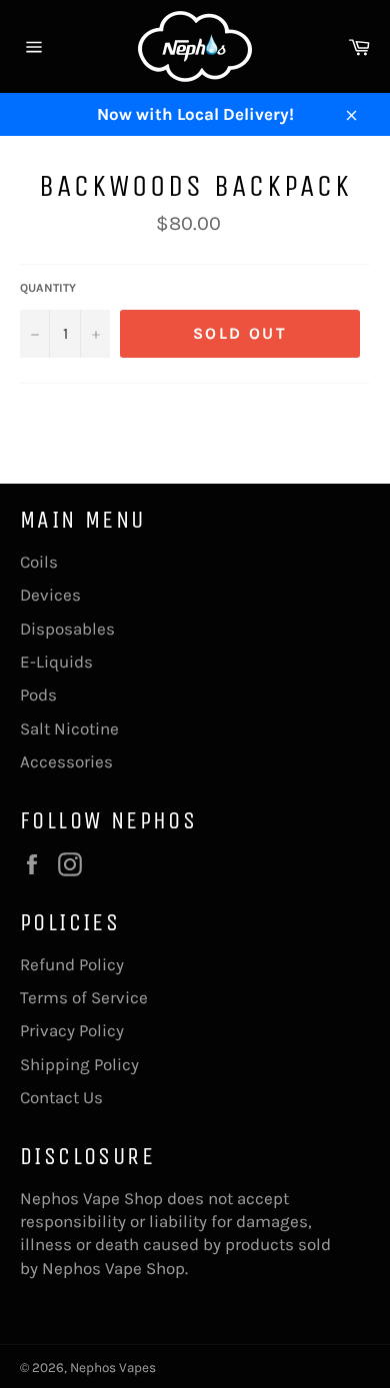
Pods (38, 694)
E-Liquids (56, 662)
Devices (50, 595)
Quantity (48, 288)
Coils (39, 562)
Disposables (67, 629)
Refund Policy (72, 964)
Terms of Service (84, 997)
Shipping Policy (79, 1064)
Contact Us (61, 1097)
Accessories (66, 761)
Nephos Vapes (113, 1367)
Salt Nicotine (69, 728)
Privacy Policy (72, 1030)
